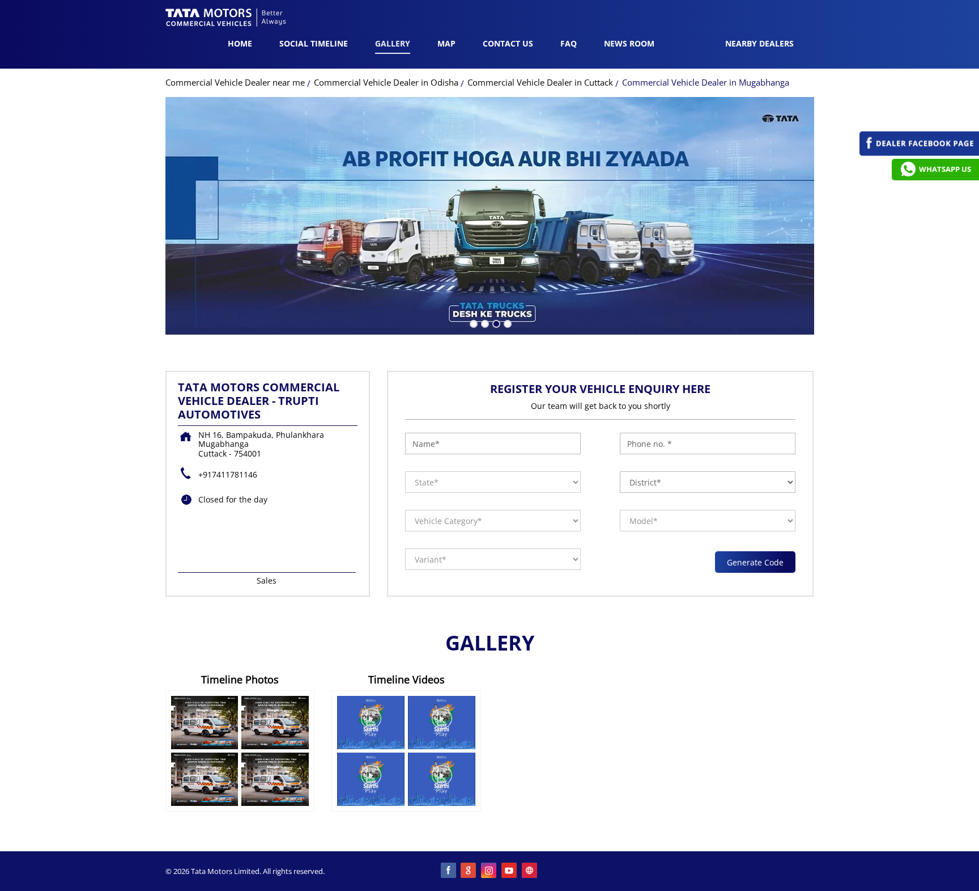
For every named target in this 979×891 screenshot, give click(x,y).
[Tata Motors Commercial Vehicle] (226, 19)
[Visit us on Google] (469, 871)
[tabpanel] (489, 216)
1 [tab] (472, 323)
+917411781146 (227, 474)
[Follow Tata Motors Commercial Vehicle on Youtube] (509, 871)
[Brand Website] (530, 871)
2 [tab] (484, 323)
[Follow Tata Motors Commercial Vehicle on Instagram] (489, 871)
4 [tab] (506, 323)
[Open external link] (919, 152)
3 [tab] (495, 323)
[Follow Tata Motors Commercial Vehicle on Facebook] (448, 871)
